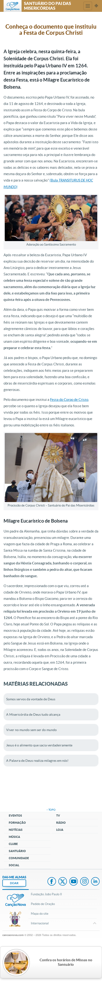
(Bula (54, 180)
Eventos (15, 815)
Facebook (52, 882)
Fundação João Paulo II (46, 894)
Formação (17, 822)
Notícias (16, 829)
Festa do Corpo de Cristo (69, 400)
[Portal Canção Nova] (13, 6)
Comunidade (19, 858)
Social (14, 865)
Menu (87, 6)
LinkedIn (95, 882)
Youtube (73, 882)
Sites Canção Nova (96, 6)
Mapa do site (39, 913)
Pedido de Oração (43, 904)
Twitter (62, 882)
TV (58, 815)
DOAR (14, 883)
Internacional (40, 923)
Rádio (61, 822)
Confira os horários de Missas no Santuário (66, 962)
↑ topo (51, 809)
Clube (13, 843)
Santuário (17, 851)
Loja (59, 829)
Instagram (84, 882)
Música (14, 836)
